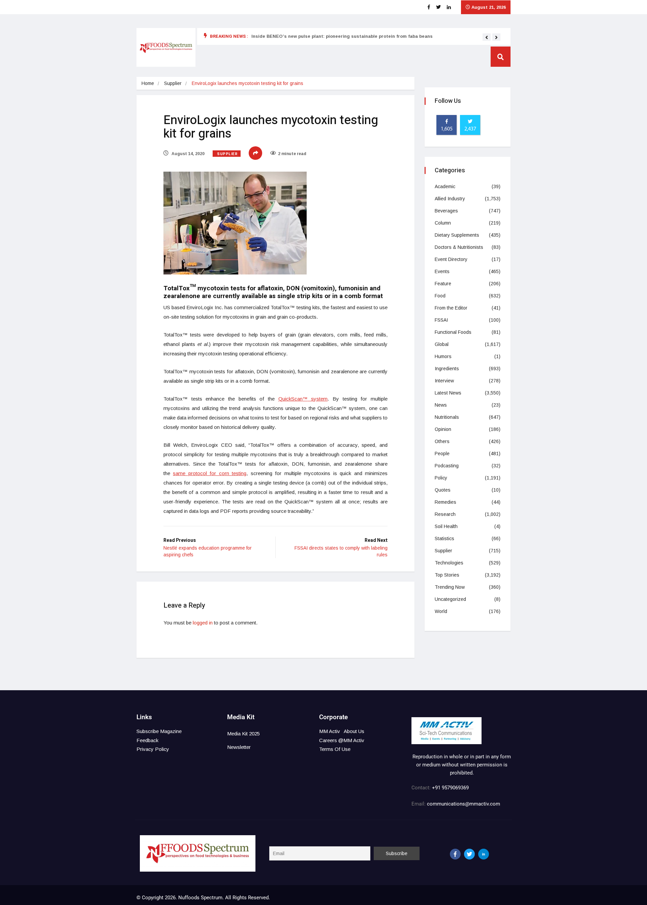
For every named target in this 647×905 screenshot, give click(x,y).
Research (445, 514)
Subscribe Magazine (159, 731)
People (442, 453)
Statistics (444, 538)
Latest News (448, 393)
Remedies (445, 502)
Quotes (443, 490)
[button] (487, 37)
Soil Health (446, 526)
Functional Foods (453, 332)
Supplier (173, 83)
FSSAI (441, 320)
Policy (441, 477)
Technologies (449, 562)
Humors (443, 356)
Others (442, 441)
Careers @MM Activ (341, 740)
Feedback (147, 740)
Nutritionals (447, 417)
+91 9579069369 (450, 788)
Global (442, 344)
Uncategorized (450, 599)
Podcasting (447, 465)
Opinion (443, 429)
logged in (203, 622)
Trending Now (450, 587)
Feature (443, 283)
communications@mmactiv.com (463, 804)
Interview (444, 380)
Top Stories (447, 575)
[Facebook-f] (455, 854)
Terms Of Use (334, 749)
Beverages (446, 210)
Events (442, 271)
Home (148, 83)
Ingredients (447, 368)
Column (443, 223)
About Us (354, 731)
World (441, 611)
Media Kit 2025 (243, 733)
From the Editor (451, 308)
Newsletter (239, 747)
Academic (445, 186)
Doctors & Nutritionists (459, 247)
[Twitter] (469, 854)
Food (440, 295)
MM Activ (329, 731)
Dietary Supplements (457, 235)
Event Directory (451, 259)
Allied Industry (450, 198)
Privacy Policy (152, 749)
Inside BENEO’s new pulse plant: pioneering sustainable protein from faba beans (342, 36)
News (441, 405)
